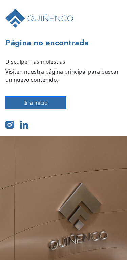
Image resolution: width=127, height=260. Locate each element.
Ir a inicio (36, 102)
